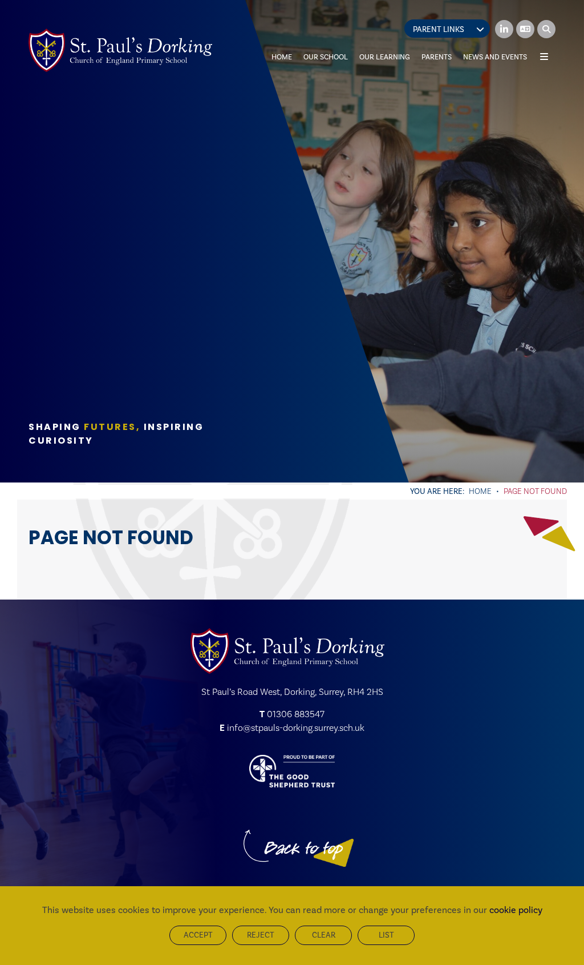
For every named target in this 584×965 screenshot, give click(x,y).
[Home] (120, 50)
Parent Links (438, 29)
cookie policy (515, 909)
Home (480, 491)
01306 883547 (296, 714)
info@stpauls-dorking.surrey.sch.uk (295, 727)
